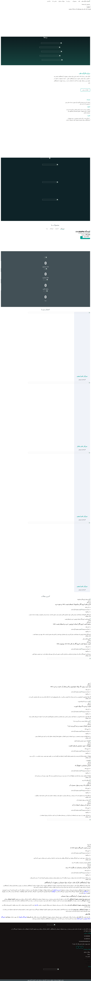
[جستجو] (10, 1)
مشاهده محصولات (5, 1)
